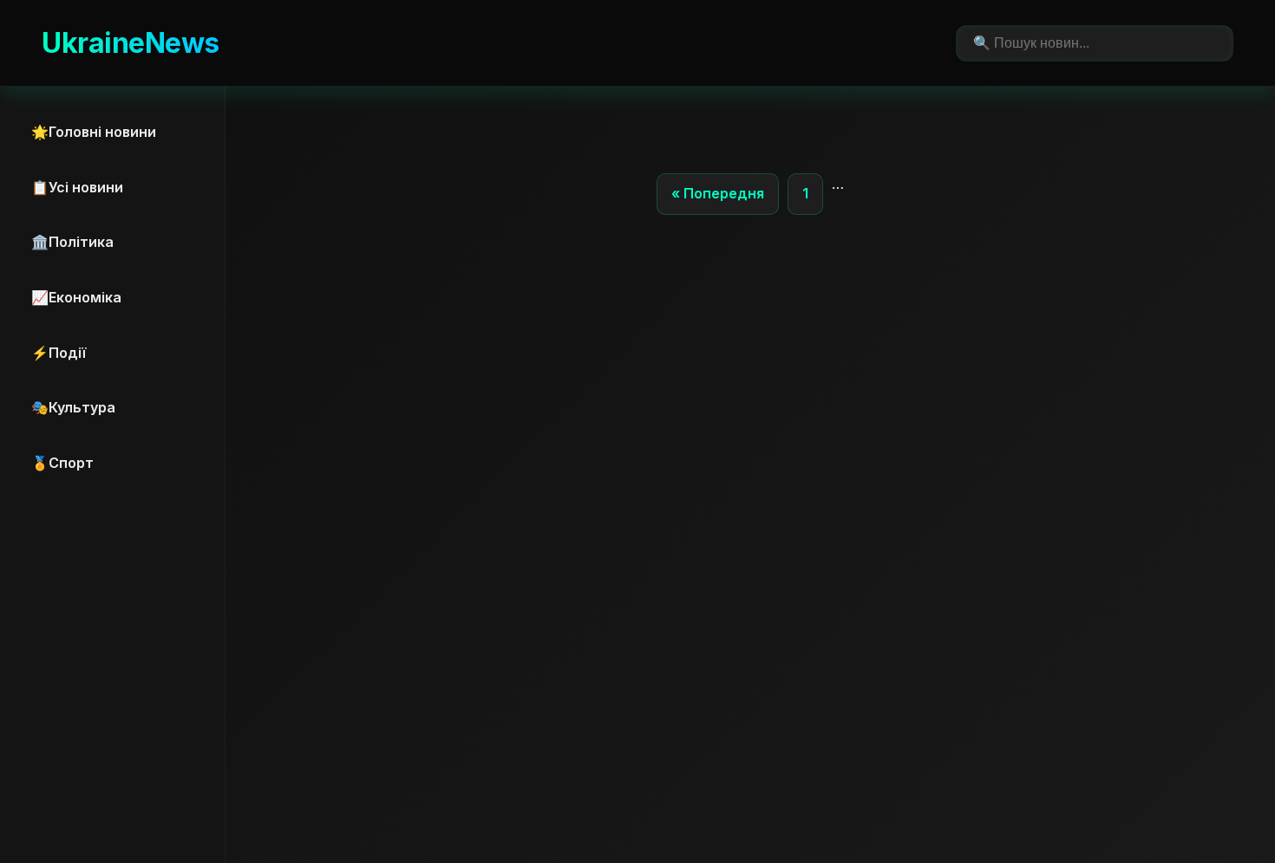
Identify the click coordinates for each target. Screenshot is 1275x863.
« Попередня (717, 193)
